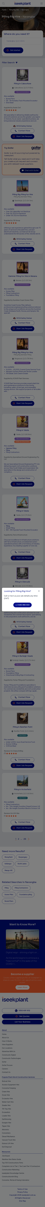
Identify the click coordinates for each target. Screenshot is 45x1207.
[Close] (39, 591)
